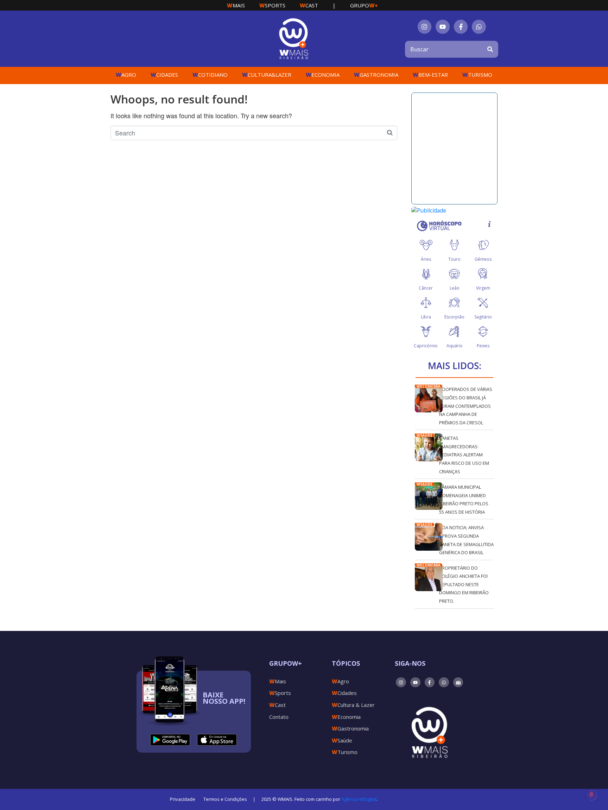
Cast (309, 5)
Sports (272, 5)
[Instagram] (425, 27)
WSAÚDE (424, 435)
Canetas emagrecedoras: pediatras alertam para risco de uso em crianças (464, 454)
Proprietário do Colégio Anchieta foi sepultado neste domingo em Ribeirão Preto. (464, 584)
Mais (236, 5)
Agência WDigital (358, 799)
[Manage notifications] (591, 794)
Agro (126, 74)
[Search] (490, 49)
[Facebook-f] (461, 27)
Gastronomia (376, 74)
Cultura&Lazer (266, 74)
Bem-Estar (430, 74)
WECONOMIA (429, 386)
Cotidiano (210, 74)
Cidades (164, 74)
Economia (323, 74)
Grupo (364, 5)
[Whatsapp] (479, 27)
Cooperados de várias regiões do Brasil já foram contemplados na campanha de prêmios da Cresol (465, 405)
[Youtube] (443, 27)
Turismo (477, 74)
